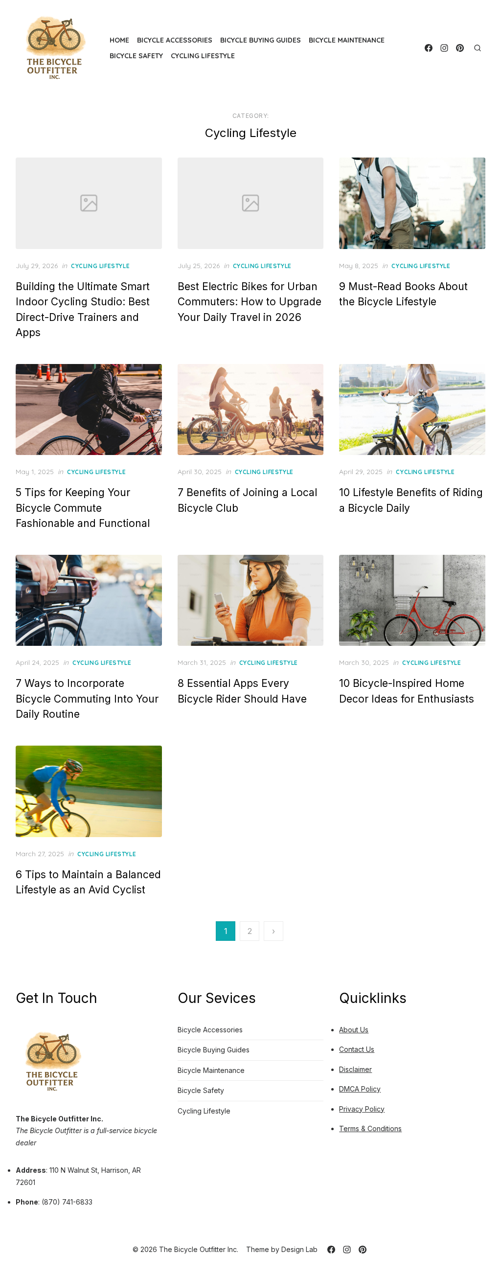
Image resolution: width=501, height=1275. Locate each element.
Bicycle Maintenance (347, 40)
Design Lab (299, 1249)
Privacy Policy (362, 1109)
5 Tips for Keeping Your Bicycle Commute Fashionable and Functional (83, 507)
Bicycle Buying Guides (260, 40)
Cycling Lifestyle (203, 55)
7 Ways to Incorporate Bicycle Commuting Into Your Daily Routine (87, 698)
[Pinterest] (460, 48)
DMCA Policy (360, 1089)
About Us (353, 1029)
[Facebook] (428, 48)
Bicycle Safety (136, 55)
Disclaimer (355, 1069)
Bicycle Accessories (174, 40)
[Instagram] (444, 48)
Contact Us (356, 1049)
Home (119, 40)
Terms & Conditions (370, 1128)
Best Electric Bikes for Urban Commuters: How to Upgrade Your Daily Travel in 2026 (249, 301)
